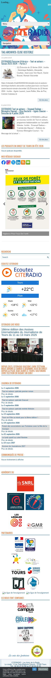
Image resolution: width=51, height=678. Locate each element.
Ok (34, 669)
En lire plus (43, 100)
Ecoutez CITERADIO (9, 263)
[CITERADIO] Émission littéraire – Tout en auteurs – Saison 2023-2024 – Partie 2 (23, 62)
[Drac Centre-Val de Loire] (19, 552)
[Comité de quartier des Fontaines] (37, 657)
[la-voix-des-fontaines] (18, 657)
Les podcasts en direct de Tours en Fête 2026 (22, 146)
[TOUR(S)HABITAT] (32, 565)
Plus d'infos (43, 669)
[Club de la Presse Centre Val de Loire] (16, 510)
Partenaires (7, 533)
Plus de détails (7, 394)
